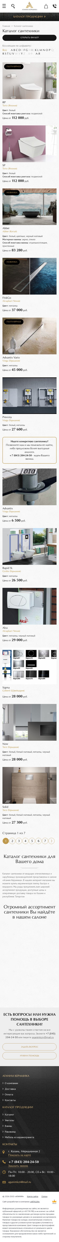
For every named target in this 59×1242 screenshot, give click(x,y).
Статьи (44, 1196)
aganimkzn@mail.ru (43, 1037)
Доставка (10, 1088)
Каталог (9, 1114)
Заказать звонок (18, 1166)
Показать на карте (19, 1155)
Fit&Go (6, 298)
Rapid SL (7, 568)
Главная (6, 26)
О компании (11, 1083)
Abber (5, 228)
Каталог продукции (28, 17)
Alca (5, 628)
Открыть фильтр (29, 38)
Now (5, 744)
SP (3, 165)
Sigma (6, 687)
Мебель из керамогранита (19, 1137)
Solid (5, 807)
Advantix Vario (11, 357)
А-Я (38, 53)
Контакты (10, 1100)
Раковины (10, 1131)
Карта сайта (32, 1196)
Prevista (7, 417)
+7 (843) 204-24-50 (23, 1162)
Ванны (8, 1126)
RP (4, 102)
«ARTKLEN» (35, 1201)
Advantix (7, 508)
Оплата (9, 1094)
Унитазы (9, 1120)
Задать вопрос (29, 1047)
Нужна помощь (29, 1056)
